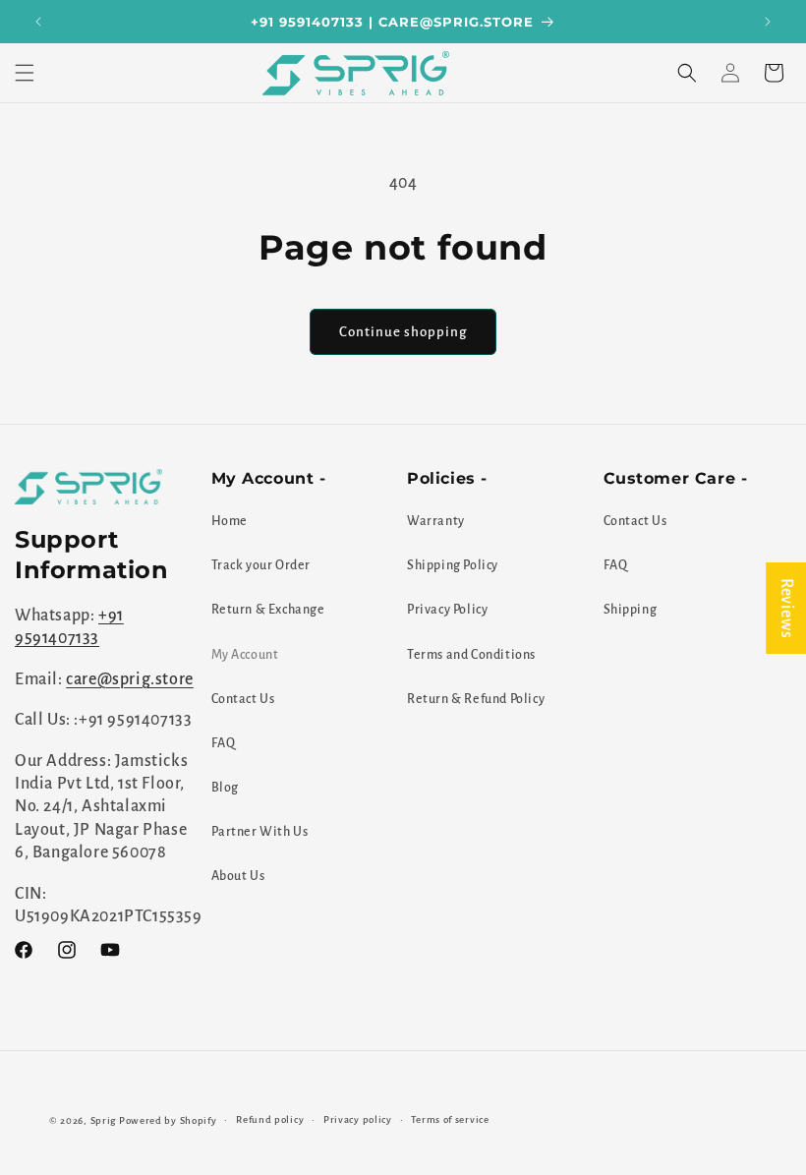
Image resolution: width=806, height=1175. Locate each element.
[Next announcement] (767, 21)
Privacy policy (357, 1119)
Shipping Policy (452, 565)
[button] (24, 72)
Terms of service (450, 1119)
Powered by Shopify (168, 1120)
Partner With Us (260, 832)
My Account (245, 655)
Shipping (631, 610)
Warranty (436, 521)
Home (229, 521)
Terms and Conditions (471, 655)
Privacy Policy (447, 610)
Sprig (103, 1120)
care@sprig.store (130, 679)
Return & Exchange (268, 610)
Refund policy (270, 1119)
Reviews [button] (786, 607)
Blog (225, 787)
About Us (238, 876)
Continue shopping (403, 331)
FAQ (223, 743)
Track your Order (261, 565)
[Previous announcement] (38, 21)
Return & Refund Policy (476, 699)
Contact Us (243, 699)
